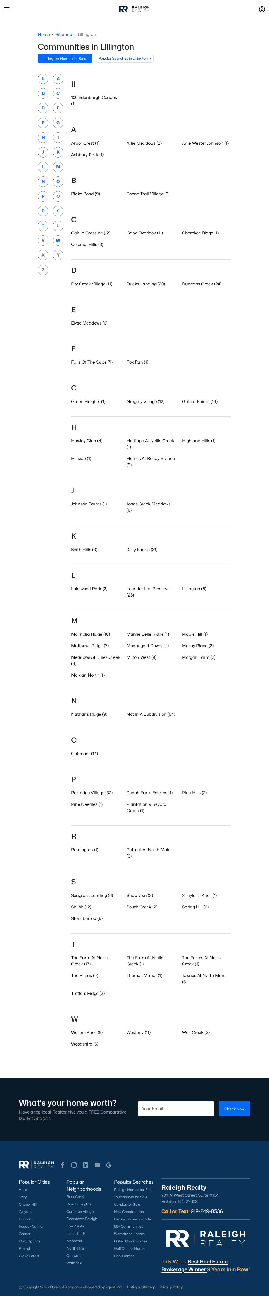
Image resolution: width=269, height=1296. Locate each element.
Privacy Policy (171, 1287)
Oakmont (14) (84, 753)
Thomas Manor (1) (144, 975)
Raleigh (25, 1248)
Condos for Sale (127, 1204)
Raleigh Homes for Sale (133, 1190)
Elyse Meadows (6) (89, 323)
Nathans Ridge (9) (89, 714)
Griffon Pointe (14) (200, 401)
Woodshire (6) (84, 1044)
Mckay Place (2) (198, 645)
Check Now (234, 1109)
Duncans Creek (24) (201, 283)
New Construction (129, 1212)
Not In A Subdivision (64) (151, 714)
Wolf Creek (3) (196, 1032)
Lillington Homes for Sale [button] (65, 58)
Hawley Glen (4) (86, 440)
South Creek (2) (142, 907)
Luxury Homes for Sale (132, 1219)
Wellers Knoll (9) (87, 1032)
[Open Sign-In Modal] (262, 9)
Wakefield (74, 1263)
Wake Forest (29, 1256)
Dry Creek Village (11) (91, 283)
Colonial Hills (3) (87, 244)
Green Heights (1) (88, 401)
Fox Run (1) (137, 362)
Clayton (25, 1212)
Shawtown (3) (140, 895)
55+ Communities (128, 1226)
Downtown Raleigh (81, 1219)
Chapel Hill (28, 1204)
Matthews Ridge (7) (90, 645)
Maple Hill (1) (195, 634)
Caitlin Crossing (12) (90, 233)
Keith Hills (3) (84, 549)
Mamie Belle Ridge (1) (148, 634)
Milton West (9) (141, 657)
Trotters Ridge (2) (88, 993)
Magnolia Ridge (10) (90, 634)
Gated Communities (130, 1241)
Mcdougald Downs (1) (148, 645)
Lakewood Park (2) (89, 588)
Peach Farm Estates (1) (150, 792)
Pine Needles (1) (87, 804)
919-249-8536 (207, 1211)
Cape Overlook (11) (145, 233)
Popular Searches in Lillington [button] (123, 58)
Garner (24, 1234)
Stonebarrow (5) (87, 918)
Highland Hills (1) (198, 440)
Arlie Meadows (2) (144, 143)
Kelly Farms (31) (142, 549)
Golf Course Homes (130, 1248)
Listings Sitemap (141, 1287)
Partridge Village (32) (92, 792)
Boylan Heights (78, 1204)
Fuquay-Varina (31, 1226)
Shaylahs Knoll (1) (199, 895)
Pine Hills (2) (194, 792)
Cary (23, 1197)
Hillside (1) (81, 458)
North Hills (75, 1248)
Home (44, 34)
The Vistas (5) (84, 975)
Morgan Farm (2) (198, 657)
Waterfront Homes (129, 1234)
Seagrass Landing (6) (92, 895)
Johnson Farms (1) (89, 503)
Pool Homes (124, 1256)
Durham (26, 1219)
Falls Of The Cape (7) (92, 362)
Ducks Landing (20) (146, 283)
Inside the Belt (78, 1233)
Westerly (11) (139, 1032)
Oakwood (74, 1255)
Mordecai (74, 1241)
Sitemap (63, 34)
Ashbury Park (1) (87, 154)
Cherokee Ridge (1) (200, 233)
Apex (23, 1190)
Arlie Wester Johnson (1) (205, 143)
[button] (7, 9)
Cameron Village (80, 1211)
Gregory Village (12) (145, 401)
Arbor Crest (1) (85, 143)
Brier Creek (75, 1197)
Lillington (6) (194, 588)
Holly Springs (29, 1241)
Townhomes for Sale (130, 1197)
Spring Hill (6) (195, 907)
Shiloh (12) (81, 907)
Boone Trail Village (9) (148, 193)
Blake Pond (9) (85, 193)
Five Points (75, 1226)
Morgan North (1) (88, 675)
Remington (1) (84, 849)
